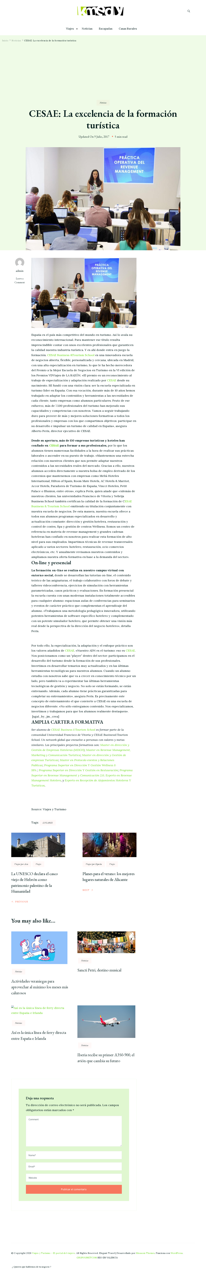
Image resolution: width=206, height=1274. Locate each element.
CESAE (111, 380)
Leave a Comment (21, 280)
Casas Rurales (128, 28)
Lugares (48, 822)
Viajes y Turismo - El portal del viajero (53, 1253)
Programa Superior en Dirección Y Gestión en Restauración (78, 770)
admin (19, 271)
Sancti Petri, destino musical (99, 970)
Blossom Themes (145, 1253)
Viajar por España (94, 864)
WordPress (177, 1253)
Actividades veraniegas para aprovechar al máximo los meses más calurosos (39, 987)
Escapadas (105, 28)
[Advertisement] (103, 75)
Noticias (87, 28)
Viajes (70, 28)
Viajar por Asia (21, 864)
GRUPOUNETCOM (87, 1257)
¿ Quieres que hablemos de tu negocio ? (31, 1267)
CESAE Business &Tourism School (70, 355)
